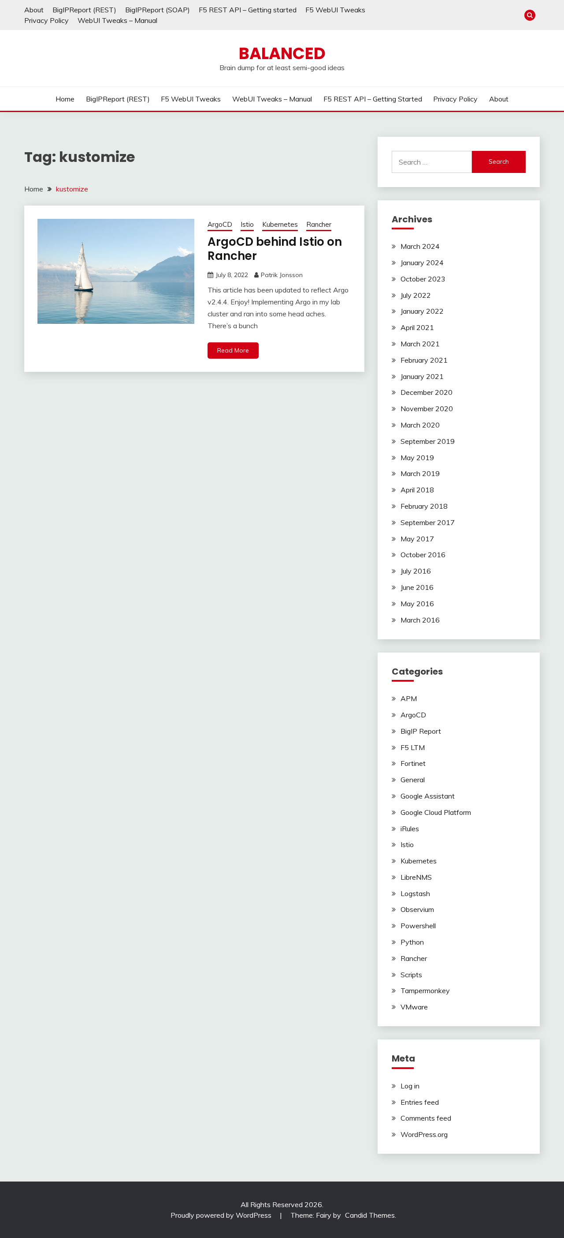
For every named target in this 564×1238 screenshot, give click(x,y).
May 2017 (417, 538)
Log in (410, 1085)
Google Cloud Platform (436, 812)
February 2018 (424, 506)
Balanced (282, 53)
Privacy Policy (46, 20)
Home (65, 98)
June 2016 (417, 587)
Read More (233, 350)
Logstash (415, 893)
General (413, 779)
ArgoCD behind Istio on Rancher (275, 249)
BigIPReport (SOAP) (157, 9)
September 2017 (428, 522)
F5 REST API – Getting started (248, 9)
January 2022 (422, 311)
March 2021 (420, 343)
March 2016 (420, 619)
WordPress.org (424, 1134)
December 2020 (427, 392)
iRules (410, 828)
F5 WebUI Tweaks (335, 9)
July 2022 (416, 295)
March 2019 (420, 473)
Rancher (318, 224)
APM (409, 698)
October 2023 (423, 278)
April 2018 (417, 489)
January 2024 (422, 262)
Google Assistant (428, 796)
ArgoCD (220, 224)
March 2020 (420, 424)
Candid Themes (370, 1215)
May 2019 (417, 457)
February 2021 (424, 360)
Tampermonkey (425, 990)
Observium (417, 909)
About (34, 9)
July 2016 (416, 570)
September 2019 (428, 441)
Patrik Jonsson (282, 275)
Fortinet (413, 763)
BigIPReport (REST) (84, 9)
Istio (247, 224)
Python (412, 942)
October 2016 (423, 554)
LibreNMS (416, 877)
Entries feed (420, 1102)
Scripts (411, 974)
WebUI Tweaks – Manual (117, 20)
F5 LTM (413, 747)
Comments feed (426, 1118)
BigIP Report (421, 731)
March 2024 (420, 246)
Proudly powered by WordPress (222, 1215)
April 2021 (417, 327)
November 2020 (427, 408)
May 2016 (417, 603)
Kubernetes (280, 224)
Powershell (418, 925)
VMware (414, 1006)
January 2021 (422, 376)
